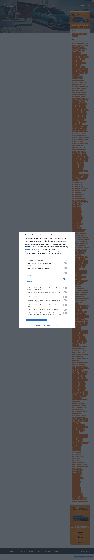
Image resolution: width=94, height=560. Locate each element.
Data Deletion (39, 325)
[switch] (65, 263)
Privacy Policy (55, 325)
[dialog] (47, 280)
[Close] (72, 235)
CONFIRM (36, 320)
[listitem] (47, 260)
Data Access (47, 325)
